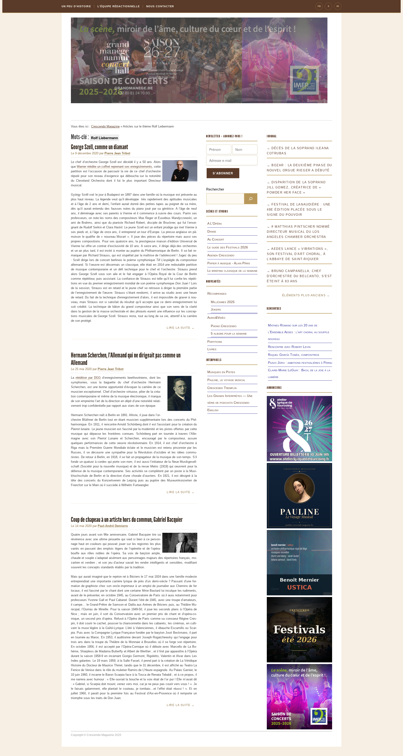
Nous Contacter (160, 6)
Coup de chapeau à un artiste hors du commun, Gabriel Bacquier (127, 519)
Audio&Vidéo (216, 317)
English (212, 410)
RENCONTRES (274, 308)
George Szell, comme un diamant (100, 147)
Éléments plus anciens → (306, 295)
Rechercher (215, 189)
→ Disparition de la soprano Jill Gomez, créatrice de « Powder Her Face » (296, 187)
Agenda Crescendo (220, 255)
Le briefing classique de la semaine (232, 270)
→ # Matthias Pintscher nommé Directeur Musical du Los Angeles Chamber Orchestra (298, 232)
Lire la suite (181, 327)
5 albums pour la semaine (229, 333)
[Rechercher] (250, 198)
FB (319, 6)
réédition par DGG (88, 377)
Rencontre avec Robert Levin (289, 347)
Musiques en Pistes (221, 372)
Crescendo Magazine (105, 126)
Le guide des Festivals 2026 (227, 247)
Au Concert (215, 239)
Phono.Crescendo (223, 326)
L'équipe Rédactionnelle (118, 6)
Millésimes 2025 (223, 302)
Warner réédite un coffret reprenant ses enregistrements (114, 166)
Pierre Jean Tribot (117, 153)
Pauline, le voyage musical (226, 380)
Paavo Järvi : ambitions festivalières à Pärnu (300, 362)
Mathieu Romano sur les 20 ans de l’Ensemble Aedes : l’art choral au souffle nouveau (298, 332)
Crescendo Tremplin (221, 388)
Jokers (216, 309)
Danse (211, 231)
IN (338, 6)
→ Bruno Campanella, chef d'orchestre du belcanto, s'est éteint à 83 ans (299, 276)
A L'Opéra (214, 223)
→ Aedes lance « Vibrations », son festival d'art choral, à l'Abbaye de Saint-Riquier (297, 254)
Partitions (214, 341)
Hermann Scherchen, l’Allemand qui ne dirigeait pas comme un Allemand (126, 359)
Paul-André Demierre (113, 526)
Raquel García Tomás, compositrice (293, 355)
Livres (211, 349)
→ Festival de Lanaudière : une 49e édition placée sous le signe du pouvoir (299, 209)
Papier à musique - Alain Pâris (228, 263)
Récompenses (216, 293)
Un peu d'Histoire (76, 6)
